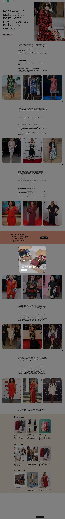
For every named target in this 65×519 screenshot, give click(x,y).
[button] (43, 248)
